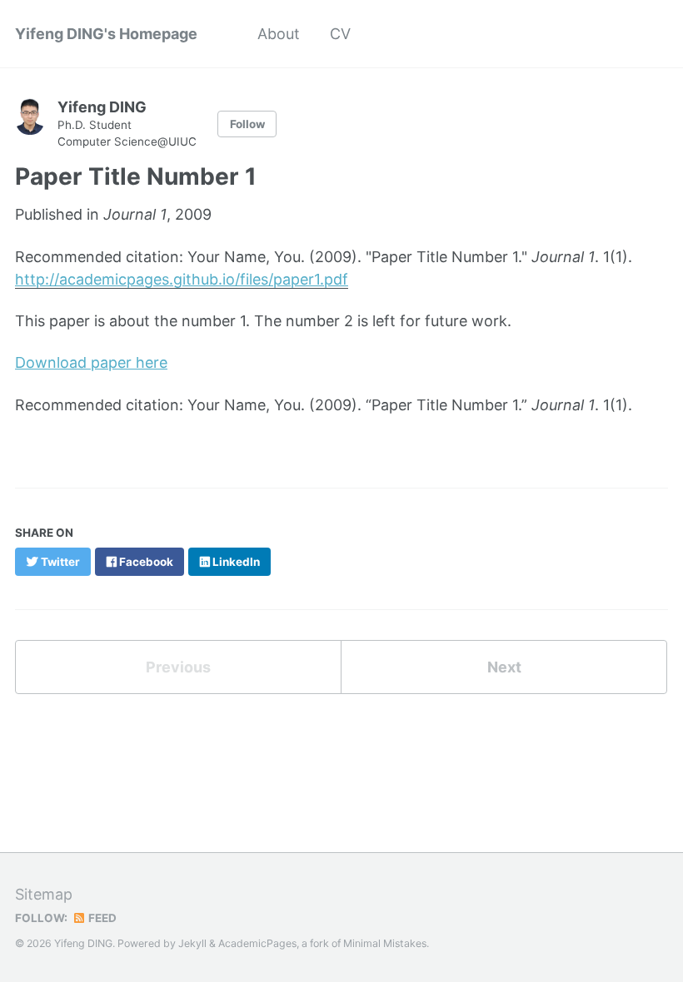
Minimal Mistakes (384, 943)
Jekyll (192, 943)
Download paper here (91, 362)
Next (504, 667)
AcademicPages (257, 943)
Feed (101, 918)
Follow (247, 124)
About (278, 33)
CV (340, 33)
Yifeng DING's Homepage (106, 33)
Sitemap (43, 894)
